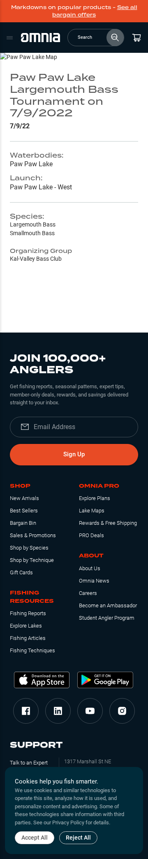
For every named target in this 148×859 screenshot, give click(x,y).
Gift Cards (21, 572)
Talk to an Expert (29, 763)
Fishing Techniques (32, 650)
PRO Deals (91, 535)
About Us (89, 568)
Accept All (34, 837)
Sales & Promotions (33, 535)
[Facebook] (26, 711)
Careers (88, 593)
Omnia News (94, 581)
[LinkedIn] (58, 711)
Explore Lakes (26, 626)
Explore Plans (94, 498)
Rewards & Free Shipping (108, 523)
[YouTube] (90, 711)
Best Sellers (24, 510)
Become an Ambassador (108, 605)
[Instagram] (122, 711)
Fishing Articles (28, 638)
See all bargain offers (94, 11)
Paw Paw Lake (31, 164)
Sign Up (74, 454)
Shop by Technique (32, 560)
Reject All (78, 837)
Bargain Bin (23, 523)
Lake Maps (91, 510)
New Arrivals (24, 498)
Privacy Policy (68, 822)
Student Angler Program (106, 618)
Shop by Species (29, 548)
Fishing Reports (28, 613)
